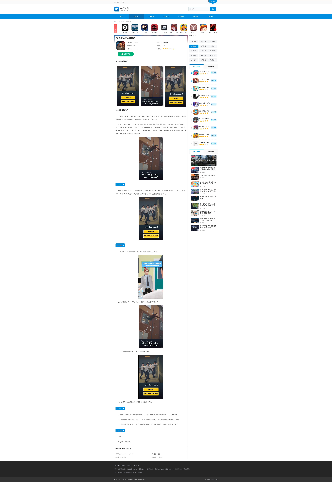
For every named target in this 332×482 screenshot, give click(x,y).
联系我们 (129, 465)
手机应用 (166, 16)
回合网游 (193, 51)
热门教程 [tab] (196, 151)
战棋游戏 (203, 51)
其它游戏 (212, 41)
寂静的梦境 (135, 32)
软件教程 (196, 16)
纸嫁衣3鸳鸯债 (174, 32)
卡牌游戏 (212, 46)
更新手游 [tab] (211, 67)
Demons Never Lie (213, 33)
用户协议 (123, 465)
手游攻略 (151, 16)
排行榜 (210, 16)
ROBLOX (164, 32)
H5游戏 (194, 41)
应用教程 (181, 16)
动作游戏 (203, 46)
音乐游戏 (203, 60)
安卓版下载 (127, 54)
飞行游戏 (212, 60)
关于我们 (116, 465)
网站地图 (116, 2)
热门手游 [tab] (196, 67)
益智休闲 (203, 55)
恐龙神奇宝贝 (183, 32)
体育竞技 (203, 41)
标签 (123, 2)
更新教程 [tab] (211, 151)
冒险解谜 (128, 21)
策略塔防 (212, 55)
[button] (127, 86)
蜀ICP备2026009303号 (211, 479)
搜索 (213, 9)
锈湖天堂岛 (154, 32)
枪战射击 (212, 51)
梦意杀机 (144, 32)
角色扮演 (193, 60)
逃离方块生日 (193, 32)
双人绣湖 (125, 32)
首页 (121, 16)
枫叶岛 (203, 32)
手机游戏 (136, 16)
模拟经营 (193, 55)
